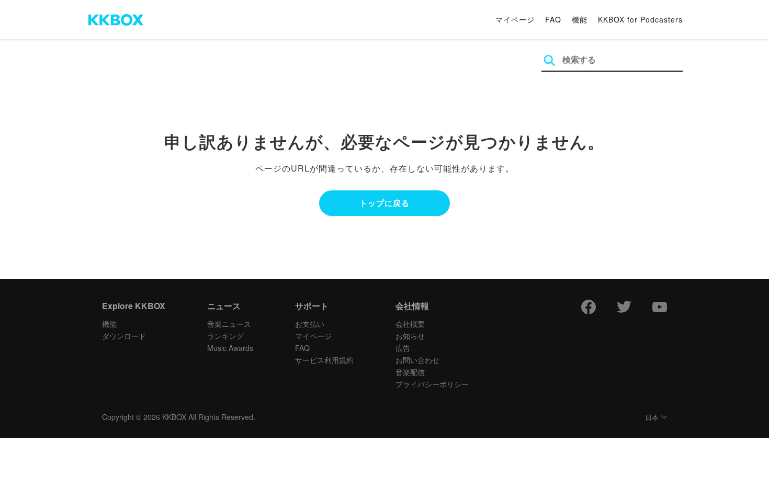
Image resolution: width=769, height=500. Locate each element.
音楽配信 (410, 372)
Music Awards (230, 348)
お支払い (309, 324)
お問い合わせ (417, 360)
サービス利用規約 (324, 360)
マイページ (515, 19)
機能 (579, 19)
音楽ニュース (229, 324)
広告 (402, 348)
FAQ (553, 19)
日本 (652, 418)
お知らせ (410, 336)
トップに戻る (384, 203)
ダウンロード (124, 336)
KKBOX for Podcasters (640, 19)
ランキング (225, 336)
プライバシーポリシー (432, 384)
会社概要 (410, 324)
